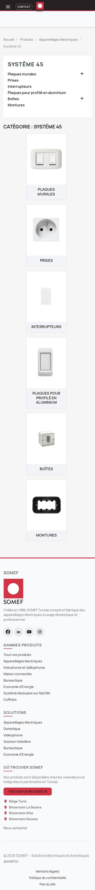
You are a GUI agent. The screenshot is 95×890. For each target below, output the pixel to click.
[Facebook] (8, 631)
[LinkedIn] (18, 631)
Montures (16, 105)
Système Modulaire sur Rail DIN (27, 693)
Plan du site (47, 884)
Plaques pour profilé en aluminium (37, 92)
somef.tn (11, 861)
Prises (13, 80)
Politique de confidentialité (47, 878)
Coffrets (10, 699)
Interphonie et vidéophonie (24, 667)
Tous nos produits (17, 655)
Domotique (12, 729)
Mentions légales (47, 871)
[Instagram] (39, 631)
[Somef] (13, 591)
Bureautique (13, 680)
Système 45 (26, 64)
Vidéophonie (13, 735)
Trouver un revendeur (27, 791)
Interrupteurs (20, 86)
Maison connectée (18, 674)
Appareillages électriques (23, 661)
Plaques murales (22, 74)
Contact (23, 6)
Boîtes (13, 99)
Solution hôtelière (17, 741)
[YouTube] (29, 631)
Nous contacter (15, 828)
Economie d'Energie (19, 687)
